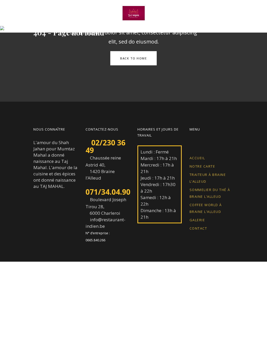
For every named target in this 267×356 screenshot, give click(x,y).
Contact (198, 228)
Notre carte (202, 166)
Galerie (197, 220)
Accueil (197, 158)
